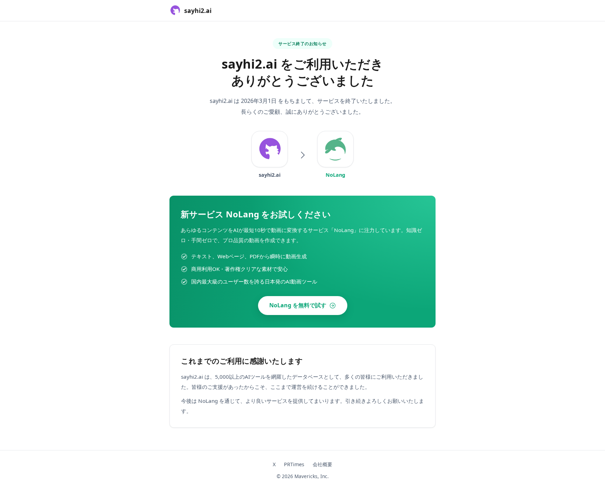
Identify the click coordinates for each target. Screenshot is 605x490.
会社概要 (322, 464)
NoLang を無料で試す (297, 305)
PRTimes (294, 464)
